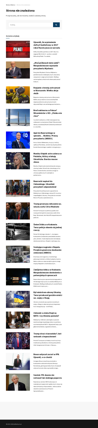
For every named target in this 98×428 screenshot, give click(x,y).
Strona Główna (10, 5)
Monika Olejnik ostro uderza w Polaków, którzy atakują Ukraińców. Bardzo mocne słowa (47, 157)
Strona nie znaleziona (23, 5)
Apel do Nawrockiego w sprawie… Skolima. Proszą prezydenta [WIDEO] (45, 136)
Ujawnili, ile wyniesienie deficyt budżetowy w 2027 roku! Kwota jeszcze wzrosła (46, 45)
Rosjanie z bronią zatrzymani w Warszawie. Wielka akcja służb (46, 90)
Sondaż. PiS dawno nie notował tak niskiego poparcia (47, 376)
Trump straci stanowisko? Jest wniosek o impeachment (47, 335)
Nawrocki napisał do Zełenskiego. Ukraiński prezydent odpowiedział (44, 184)
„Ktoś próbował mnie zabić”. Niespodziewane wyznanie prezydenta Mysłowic (46, 65)
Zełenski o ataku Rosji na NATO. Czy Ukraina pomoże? (46, 314)
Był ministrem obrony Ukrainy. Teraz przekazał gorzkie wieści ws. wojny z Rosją (47, 295)
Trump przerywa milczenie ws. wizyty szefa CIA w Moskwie (47, 205)
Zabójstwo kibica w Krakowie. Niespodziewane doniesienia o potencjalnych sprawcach (47, 272)
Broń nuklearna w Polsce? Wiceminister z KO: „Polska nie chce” (47, 113)
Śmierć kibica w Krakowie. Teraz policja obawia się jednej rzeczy (47, 227)
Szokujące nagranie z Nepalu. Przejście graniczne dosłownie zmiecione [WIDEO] (47, 250)
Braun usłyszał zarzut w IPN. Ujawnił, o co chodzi (46, 355)
